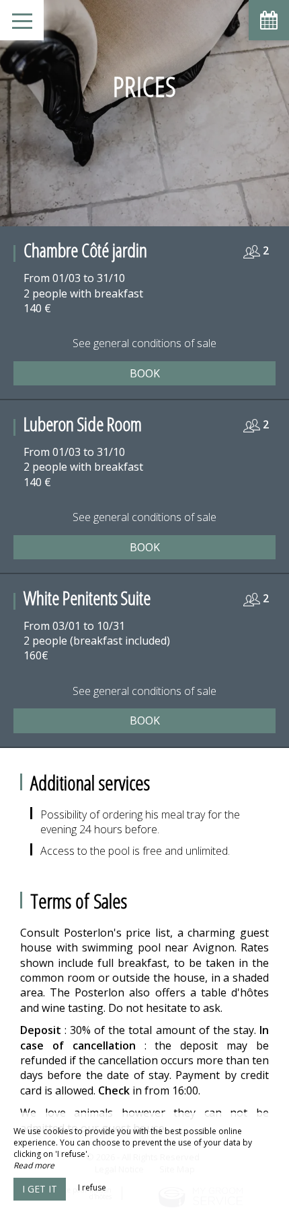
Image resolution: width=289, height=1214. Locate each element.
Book (145, 373)
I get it (39, 1188)
